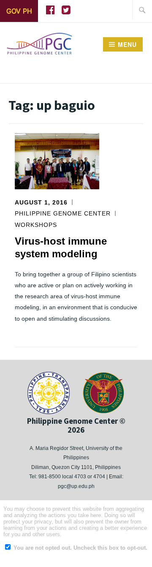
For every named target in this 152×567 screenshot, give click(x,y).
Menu (127, 44)
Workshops (36, 224)
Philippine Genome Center (63, 213)
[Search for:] (142, 9)
